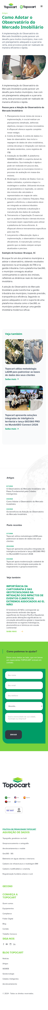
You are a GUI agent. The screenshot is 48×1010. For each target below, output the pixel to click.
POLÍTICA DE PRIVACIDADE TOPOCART (19, 829)
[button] (41, 6)
